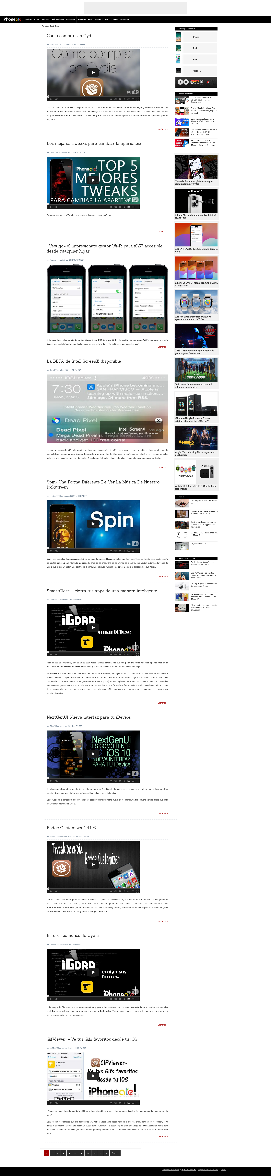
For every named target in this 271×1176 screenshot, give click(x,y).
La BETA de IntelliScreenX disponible (84, 361)
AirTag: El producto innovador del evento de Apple (204, 584)
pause (186, 82)
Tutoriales (45, 19)
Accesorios (82, 19)
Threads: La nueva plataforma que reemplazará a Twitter (194, 182)
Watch (36, 19)
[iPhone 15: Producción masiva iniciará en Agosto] (196, 211)
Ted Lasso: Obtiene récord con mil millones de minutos (193, 385)
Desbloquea (70, 19)
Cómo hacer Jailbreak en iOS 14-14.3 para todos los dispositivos (203, 99)
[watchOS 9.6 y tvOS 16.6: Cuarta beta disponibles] (196, 482)
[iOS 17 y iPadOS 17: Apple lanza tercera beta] (196, 245)
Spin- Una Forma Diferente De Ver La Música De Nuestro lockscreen (103, 484)
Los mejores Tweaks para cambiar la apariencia (94, 143)
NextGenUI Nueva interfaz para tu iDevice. (89, 717)
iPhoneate (12, 19)
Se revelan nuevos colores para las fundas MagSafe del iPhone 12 (204, 596)
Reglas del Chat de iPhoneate (208, 1170)
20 (88, 1153)
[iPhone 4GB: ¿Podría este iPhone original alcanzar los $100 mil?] (196, 415)
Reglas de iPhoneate (189, 1170)
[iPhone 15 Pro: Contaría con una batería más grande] (196, 279)
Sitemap (223, 1170)
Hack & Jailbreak (58, 19)
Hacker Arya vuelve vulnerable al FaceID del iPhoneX (204, 512)
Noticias (28, 19)
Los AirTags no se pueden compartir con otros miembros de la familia (204, 575)
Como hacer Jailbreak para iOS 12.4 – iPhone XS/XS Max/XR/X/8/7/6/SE (204, 132)
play (180, 82)
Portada (45, 26)
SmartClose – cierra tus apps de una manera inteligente (102, 590)
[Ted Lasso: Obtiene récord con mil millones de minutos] (196, 381)
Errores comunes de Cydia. (73, 935)
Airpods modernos (198, 543)
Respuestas (124, 19)
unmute (208, 82)
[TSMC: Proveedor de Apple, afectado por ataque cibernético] (196, 347)
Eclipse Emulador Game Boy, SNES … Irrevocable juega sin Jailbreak (204, 110)
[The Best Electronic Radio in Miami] (194, 82)
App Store (98, 19)
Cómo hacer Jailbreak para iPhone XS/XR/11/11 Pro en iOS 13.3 (203, 121)
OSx (106, 19)
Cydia (90, 19)
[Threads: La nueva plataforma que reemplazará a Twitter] (196, 177)
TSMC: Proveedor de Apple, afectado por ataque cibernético (194, 352)
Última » (115, 1153)
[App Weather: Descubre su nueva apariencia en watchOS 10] (196, 313)
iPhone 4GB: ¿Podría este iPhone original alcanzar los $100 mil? (192, 419)
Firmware (114, 19)
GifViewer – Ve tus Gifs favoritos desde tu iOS (92, 1039)
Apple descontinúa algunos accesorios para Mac (202, 563)
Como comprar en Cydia (71, 35)
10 (81, 1153)
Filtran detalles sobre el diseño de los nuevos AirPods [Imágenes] (204, 607)
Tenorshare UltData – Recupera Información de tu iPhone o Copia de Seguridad (203, 142)
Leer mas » (163, 128)
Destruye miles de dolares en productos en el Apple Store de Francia (203, 524)
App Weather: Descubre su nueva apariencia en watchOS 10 (193, 318)
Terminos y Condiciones (170, 1170)
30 (95, 1153)
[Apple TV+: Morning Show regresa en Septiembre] (196, 448)
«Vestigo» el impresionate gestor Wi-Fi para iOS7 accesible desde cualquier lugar (104, 248)
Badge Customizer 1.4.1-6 (71, 827)
